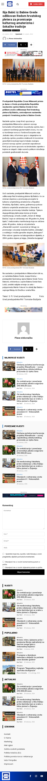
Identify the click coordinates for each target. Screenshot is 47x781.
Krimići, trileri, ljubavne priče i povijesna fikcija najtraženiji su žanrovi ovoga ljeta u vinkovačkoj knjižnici (30, 643)
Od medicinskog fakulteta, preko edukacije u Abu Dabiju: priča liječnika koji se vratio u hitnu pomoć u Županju (30, 397)
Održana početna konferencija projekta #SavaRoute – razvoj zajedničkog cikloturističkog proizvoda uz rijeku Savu (30, 368)
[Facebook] (30, 776)
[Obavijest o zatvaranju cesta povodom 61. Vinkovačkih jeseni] (9, 411)
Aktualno (7, 30)
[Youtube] (41, 776)
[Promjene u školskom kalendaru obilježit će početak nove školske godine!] (9, 656)
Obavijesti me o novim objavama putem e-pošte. (24, 567)
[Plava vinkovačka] (5, 38)
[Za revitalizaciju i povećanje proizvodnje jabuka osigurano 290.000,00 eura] (9, 382)
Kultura (16, 30)
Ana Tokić (19, 388)
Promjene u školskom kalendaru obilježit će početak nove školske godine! (30, 657)
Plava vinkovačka (15, 38)
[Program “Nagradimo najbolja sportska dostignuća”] (9, 669)
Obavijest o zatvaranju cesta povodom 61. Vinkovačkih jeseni (29, 412)
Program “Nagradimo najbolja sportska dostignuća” (30, 669)
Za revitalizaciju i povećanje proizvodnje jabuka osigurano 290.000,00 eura (30, 383)
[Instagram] (36, 776)
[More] (31, 44)
